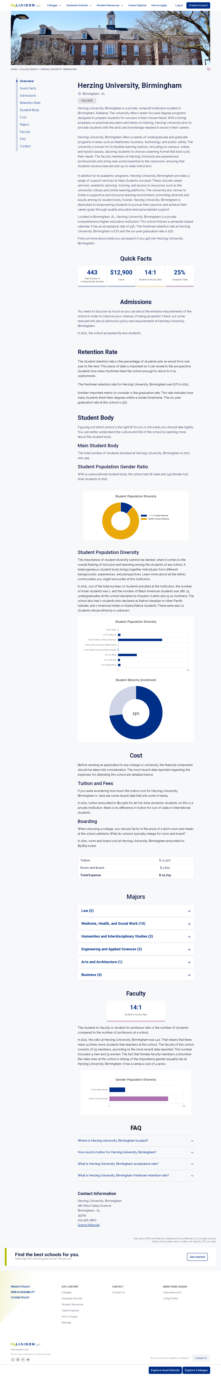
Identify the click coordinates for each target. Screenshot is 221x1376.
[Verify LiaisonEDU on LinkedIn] (28, 1360)
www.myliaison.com (19, 1350)
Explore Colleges (196, 1370)
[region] (110, 641)
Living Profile (170, 1298)
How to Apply (159, 5)
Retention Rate (30, 103)
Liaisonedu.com (172, 1292)
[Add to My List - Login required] (208, 69)
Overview (27, 81)
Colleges (52, 5)
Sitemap (66, 1322)
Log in (179, 5)
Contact (25, 146)
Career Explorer (137, 5)
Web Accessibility (23, 1292)
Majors (24, 124)
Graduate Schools (77, 5)
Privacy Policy (20, 1286)
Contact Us (118, 1292)
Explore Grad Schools (165, 1370)
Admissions (28, 95)
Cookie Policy (20, 1297)
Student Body (29, 110)
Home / (15, 69)
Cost (23, 117)
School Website (89, 1225)
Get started (197, 1256)
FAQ (23, 139)
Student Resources (108, 5)
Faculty (25, 132)
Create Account (198, 5)
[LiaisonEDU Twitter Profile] (13, 1360)
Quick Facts (28, 88)
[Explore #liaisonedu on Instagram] (18, 1360)
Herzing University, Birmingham (59, 69)
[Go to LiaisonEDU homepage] (26, 5)
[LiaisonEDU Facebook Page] (23, 1360)
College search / (30, 69)
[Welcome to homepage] (26, 1344)
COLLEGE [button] (87, 100)
